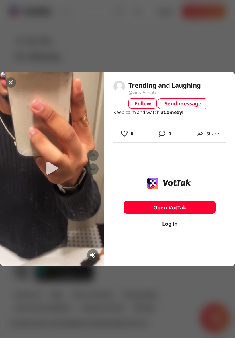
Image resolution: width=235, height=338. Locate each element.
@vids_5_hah (142, 92)
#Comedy (171, 112)
